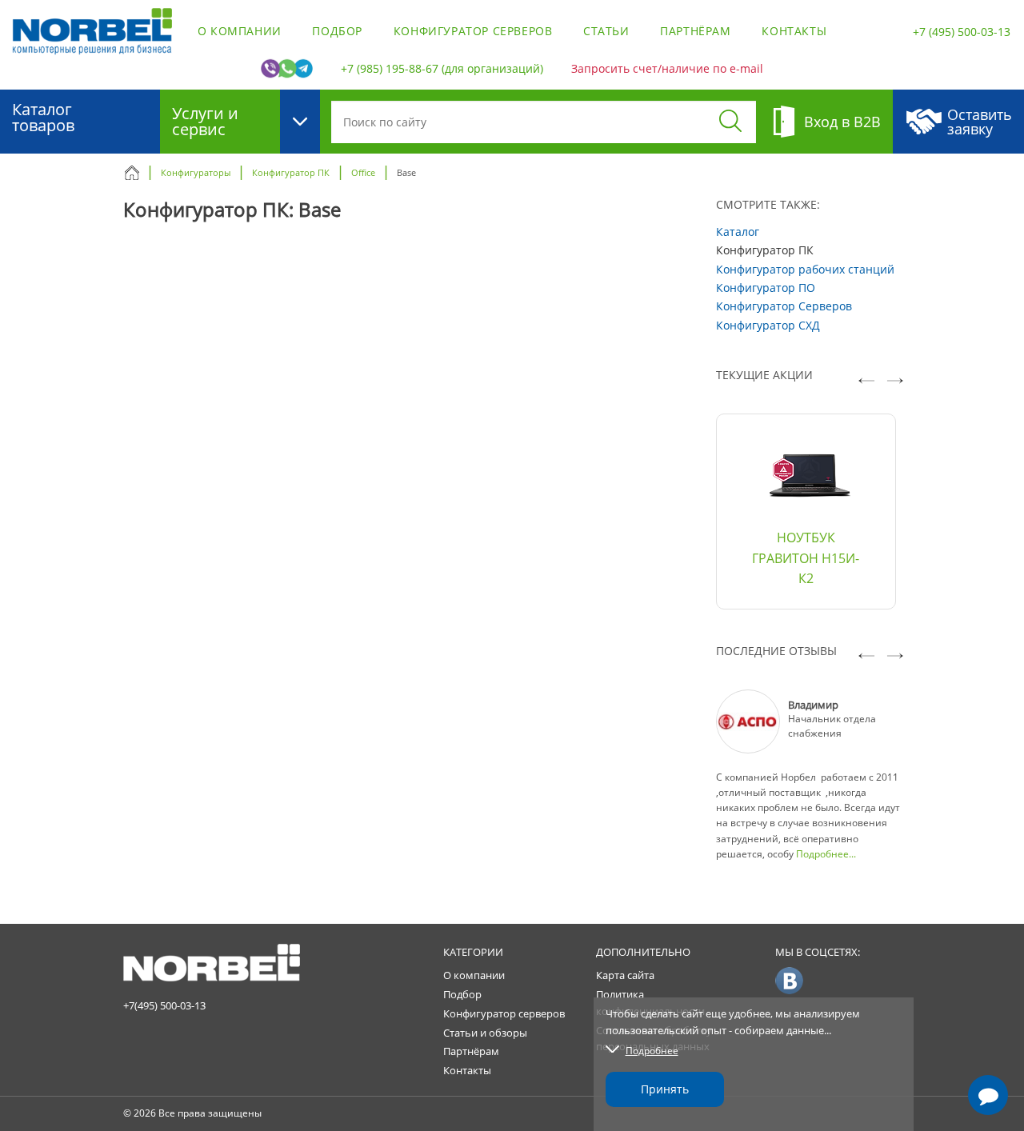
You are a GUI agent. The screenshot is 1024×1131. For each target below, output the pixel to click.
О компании (240, 30)
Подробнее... (826, 854)
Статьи (606, 30)
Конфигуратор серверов (473, 30)
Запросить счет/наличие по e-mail (667, 68)
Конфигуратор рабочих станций (805, 269)
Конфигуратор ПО (765, 287)
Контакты (794, 30)
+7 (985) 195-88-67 (389, 68)
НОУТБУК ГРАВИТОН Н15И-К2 (805, 558)
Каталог (737, 231)
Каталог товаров (43, 117)
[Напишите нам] (988, 1095)
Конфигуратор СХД (768, 325)
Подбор (337, 30)
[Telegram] (988, 1049)
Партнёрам (695, 30)
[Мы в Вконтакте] (789, 980)
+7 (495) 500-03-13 (961, 31)
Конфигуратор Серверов (784, 306)
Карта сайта (625, 975)
